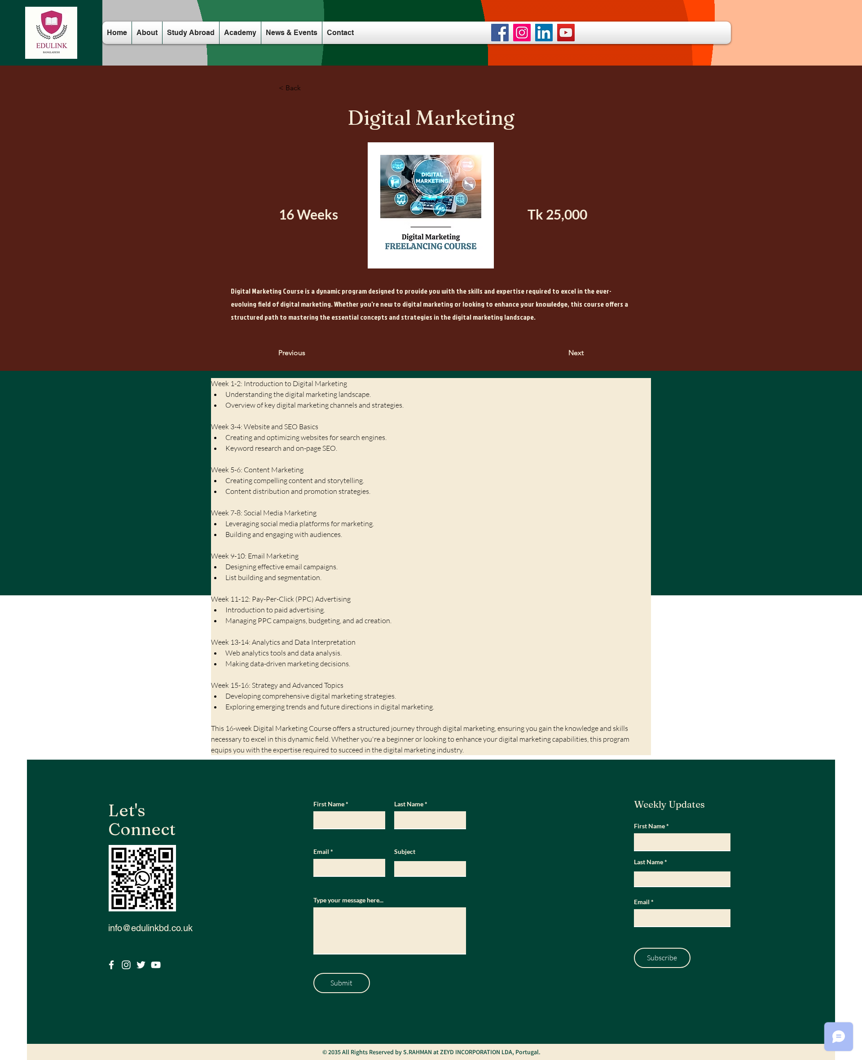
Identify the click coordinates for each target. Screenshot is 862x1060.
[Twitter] (141, 965)
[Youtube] (156, 965)
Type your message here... (348, 900)
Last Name (408, 804)
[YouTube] (566, 32)
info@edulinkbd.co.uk (150, 928)
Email (321, 852)
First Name (328, 804)
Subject (404, 852)
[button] (308, 88)
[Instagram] (522, 32)
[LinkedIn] (544, 32)
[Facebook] (500, 32)
